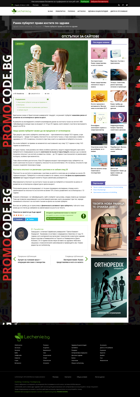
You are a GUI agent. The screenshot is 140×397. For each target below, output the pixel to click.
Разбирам (85, 1)
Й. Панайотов (19, 93)
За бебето (75, 348)
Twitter (31, 219)
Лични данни (100, 377)
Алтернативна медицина (79, 353)
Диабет (102, 355)
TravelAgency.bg (35, 382)
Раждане (74, 350)
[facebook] (122, 5)
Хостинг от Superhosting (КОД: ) (52, 392)
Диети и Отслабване (106, 348)
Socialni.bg (25, 382)
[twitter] (126, 5)
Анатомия (75, 360)
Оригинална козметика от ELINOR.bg (105, 192)
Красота (102, 353)
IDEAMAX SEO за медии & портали (25, 392)
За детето (46, 348)
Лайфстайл (18, 355)
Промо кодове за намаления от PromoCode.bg (108, 187)
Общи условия (82, 377)
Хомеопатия (47, 355)
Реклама (36, 5)
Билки (73, 358)
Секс (44, 353)
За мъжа (17, 348)
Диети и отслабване (118, 11)
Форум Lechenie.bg (78, 363)
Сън (101, 358)
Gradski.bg (18, 382)
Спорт (45, 358)
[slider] (18, 215)
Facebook (19, 219)
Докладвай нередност (56, 218)
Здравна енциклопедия (98, 11)
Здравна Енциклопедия (79, 345)
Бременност (47, 350)
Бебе (16, 353)
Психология (47, 360)
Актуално (81, 11)
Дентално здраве (77, 355)
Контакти (45, 5)
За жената (103, 345)
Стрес (16, 360)
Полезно (71, 11)
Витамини (18, 363)
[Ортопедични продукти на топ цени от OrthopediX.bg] (109, 287)
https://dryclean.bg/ (99, 190)
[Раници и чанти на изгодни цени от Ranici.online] (109, 227)
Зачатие (17, 350)
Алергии (17, 358)
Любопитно (60, 11)
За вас (50, 11)
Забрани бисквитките (99, 1)
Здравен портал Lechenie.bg (22, 26)
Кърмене (103, 350)
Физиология (104, 360)
